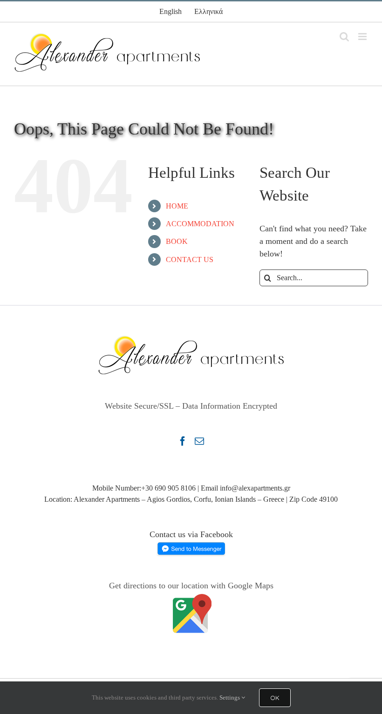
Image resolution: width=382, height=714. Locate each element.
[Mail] (199, 441)
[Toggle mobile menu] (363, 36)
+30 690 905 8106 (168, 488)
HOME (177, 206)
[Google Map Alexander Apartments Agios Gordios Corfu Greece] (191, 598)
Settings (230, 697)
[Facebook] (182, 441)
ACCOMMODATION (200, 224)
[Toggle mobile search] (344, 36)
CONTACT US (189, 259)
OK (275, 697)
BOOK (177, 241)
